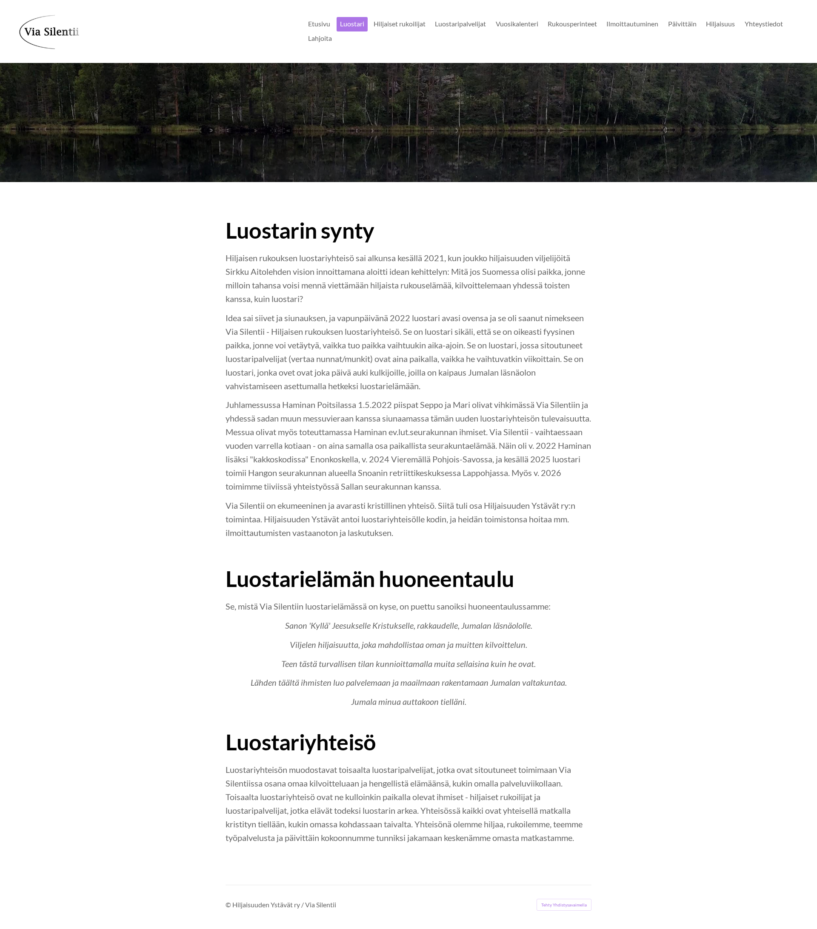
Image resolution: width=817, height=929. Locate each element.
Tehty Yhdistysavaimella (564, 904)
